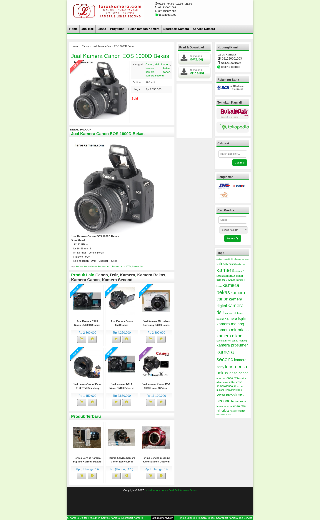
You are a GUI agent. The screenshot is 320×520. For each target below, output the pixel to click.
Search (231, 238)
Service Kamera (204, 28)
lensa (230, 366)
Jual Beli (87, 28)
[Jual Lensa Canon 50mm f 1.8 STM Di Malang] (87, 363)
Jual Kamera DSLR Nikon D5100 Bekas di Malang (121, 388)
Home (73, 28)
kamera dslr (137, 266)
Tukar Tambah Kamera (143, 28)
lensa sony (238, 401)
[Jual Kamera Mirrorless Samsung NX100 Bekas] (156, 300)
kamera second (155, 75)
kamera (165, 64)
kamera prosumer (232, 345)
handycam (240, 264)
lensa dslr (220, 378)
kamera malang (230, 324)
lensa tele (239, 406)
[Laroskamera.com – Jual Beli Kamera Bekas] (106, 10)
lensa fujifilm (229, 382)
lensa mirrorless (233, 390)
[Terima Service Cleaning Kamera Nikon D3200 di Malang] (156, 437)
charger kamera (241, 259)
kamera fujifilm (237, 318)
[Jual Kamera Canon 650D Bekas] (121, 300)
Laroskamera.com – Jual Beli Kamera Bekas (171, 490)
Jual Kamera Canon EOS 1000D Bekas (120, 56)
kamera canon (158, 71)
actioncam (221, 259)
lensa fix (231, 378)
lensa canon (239, 373)
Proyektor (117, 28)
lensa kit (231, 386)
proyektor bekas (223, 414)
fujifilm (225, 264)
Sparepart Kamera (176, 28)
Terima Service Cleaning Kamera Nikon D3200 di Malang (156, 462)
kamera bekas (158, 68)
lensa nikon (225, 395)
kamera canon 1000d (121, 266)
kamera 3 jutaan (226, 279)
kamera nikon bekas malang (231, 340)
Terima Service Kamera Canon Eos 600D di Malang (122, 462)
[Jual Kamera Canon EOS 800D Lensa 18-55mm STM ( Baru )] (156, 363)
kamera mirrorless (232, 330)
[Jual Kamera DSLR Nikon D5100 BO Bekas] (87, 300)
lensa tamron (224, 406)
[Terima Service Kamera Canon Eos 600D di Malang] (121, 437)
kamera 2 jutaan (233, 275)
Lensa (101, 28)
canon (230, 258)
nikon (232, 411)
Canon (85, 46)
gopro (232, 264)
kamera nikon (229, 335)
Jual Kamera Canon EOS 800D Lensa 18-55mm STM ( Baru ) (156, 388)
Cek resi (239, 162)
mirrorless (222, 410)
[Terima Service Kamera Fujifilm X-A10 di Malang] (87, 437)
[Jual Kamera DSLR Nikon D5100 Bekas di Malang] (121, 363)
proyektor (240, 411)
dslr (157, 64)
